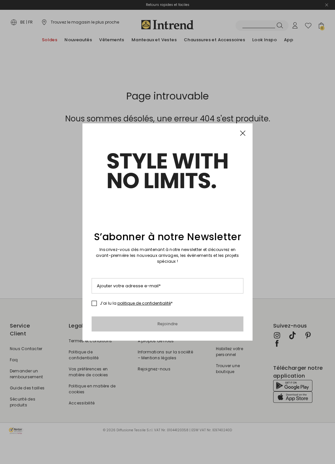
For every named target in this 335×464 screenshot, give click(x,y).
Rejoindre (167, 324)
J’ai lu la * (136, 303)
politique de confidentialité (144, 303)
